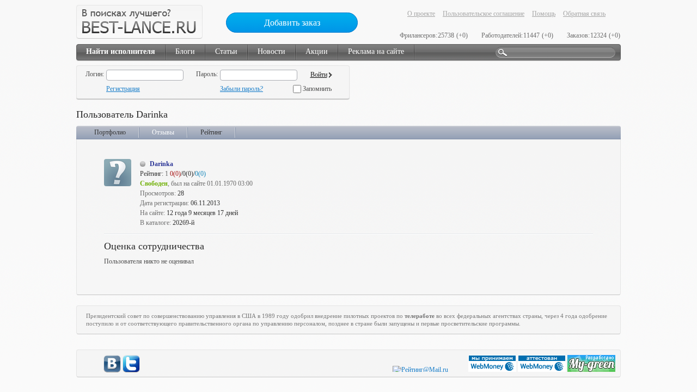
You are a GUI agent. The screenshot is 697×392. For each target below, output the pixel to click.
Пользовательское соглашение (483, 13)
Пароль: (207, 74)
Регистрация (123, 89)
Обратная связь (584, 13)
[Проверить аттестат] (542, 369)
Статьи (226, 51)
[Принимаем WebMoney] (493, 369)
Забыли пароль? (241, 89)
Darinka (161, 164)
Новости (271, 51)
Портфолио (110, 132)
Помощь (543, 13)
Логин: (94, 74)
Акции (316, 51)
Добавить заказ (292, 22)
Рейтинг (211, 132)
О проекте (421, 13)
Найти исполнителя (120, 51)
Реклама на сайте (376, 51)
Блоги (185, 51)
